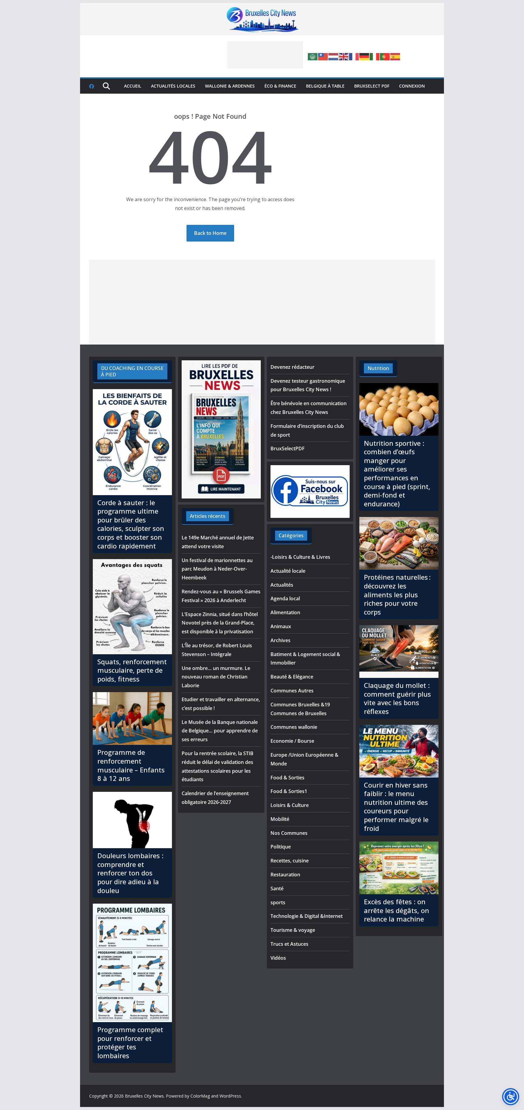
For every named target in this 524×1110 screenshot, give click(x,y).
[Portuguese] (385, 56)
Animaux (280, 626)
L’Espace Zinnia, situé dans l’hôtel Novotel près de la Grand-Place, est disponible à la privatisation (220, 623)
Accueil (132, 86)
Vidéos (278, 958)
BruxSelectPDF (287, 448)
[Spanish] (395, 56)
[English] (344, 56)
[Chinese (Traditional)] (323, 56)
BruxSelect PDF (371, 86)
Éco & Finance (280, 86)
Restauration (285, 874)
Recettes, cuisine (289, 860)
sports (277, 902)
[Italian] (375, 56)
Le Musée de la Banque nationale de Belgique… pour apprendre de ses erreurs (220, 731)
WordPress (230, 1096)
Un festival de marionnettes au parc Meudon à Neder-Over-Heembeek (217, 569)
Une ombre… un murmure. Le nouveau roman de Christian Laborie (216, 677)
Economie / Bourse (292, 741)
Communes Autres (292, 690)
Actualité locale (287, 571)
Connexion (412, 86)
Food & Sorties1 (288, 791)
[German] (364, 56)
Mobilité (279, 819)
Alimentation (285, 612)
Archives (280, 640)
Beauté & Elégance (291, 676)
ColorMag (200, 1096)
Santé (277, 888)
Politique (280, 846)
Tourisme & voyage (292, 930)
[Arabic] (313, 56)
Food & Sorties (287, 777)
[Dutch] (333, 56)
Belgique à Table (325, 86)
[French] (354, 56)
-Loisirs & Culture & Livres (300, 557)
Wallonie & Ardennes (230, 86)
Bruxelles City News (144, 1096)
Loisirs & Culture (289, 805)
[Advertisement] (265, 54)
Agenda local (285, 598)
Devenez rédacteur (292, 367)
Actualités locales (173, 86)
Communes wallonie (293, 727)
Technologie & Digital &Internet (306, 916)
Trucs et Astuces (289, 944)
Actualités (281, 585)
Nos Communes (288, 833)
